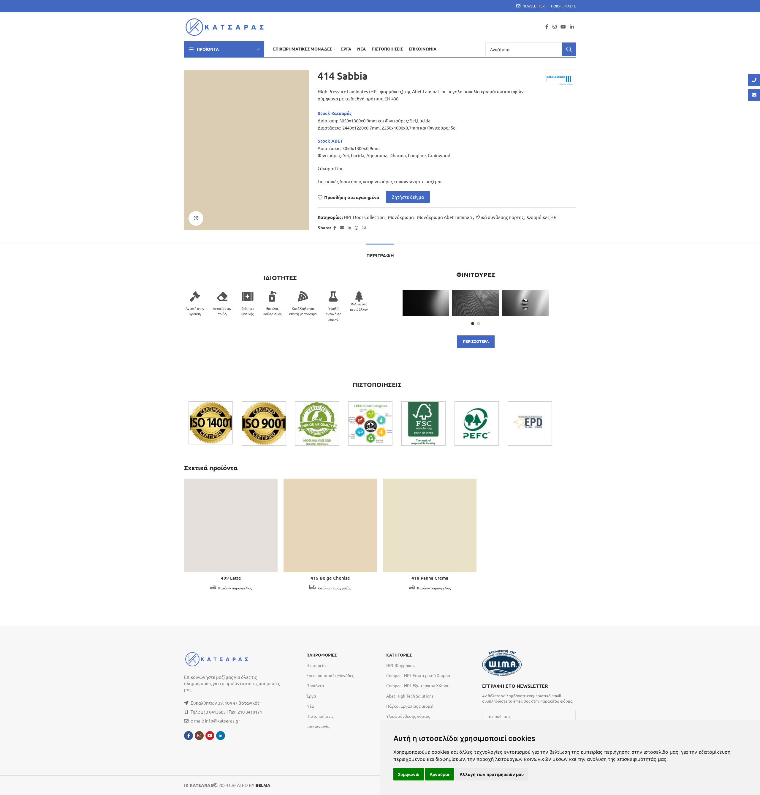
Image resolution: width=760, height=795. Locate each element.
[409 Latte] (231, 525)
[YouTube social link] (563, 26)
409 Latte (231, 578)
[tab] (380, 253)
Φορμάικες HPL (543, 217)
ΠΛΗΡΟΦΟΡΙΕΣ (321, 655)
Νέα (310, 706)
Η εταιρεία (316, 665)
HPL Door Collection (364, 217)
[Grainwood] (475, 303)
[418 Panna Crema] (429, 525)
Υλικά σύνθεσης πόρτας (500, 217)
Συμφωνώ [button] (408, 774)
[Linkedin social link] (572, 26)
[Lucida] (525, 303)
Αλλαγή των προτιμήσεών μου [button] (492, 774)
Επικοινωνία (318, 726)
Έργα (311, 695)
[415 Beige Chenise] (330, 525)
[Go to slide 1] (472, 323)
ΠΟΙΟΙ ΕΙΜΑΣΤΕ (563, 6)
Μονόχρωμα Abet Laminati (444, 217)
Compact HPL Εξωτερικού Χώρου (417, 685)
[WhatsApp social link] (356, 228)
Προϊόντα (315, 685)
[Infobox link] (529, 693)
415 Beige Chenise (330, 578)
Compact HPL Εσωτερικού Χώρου (418, 675)
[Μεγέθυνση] (196, 218)
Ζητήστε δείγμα (408, 197)
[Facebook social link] (546, 26)
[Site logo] (226, 26)
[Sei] (426, 303)
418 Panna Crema (429, 578)
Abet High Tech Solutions (409, 695)
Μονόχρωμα (401, 217)
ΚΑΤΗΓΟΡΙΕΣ (399, 655)
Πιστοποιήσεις (319, 716)
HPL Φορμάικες (400, 665)
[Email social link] (342, 228)
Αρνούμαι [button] (439, 774)
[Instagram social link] (554, 26)
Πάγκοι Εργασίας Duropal (409, 706)
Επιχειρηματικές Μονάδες (330, 675)
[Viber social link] (364, 228)
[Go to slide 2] (478, 323)
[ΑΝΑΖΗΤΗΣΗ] (569, 49)
